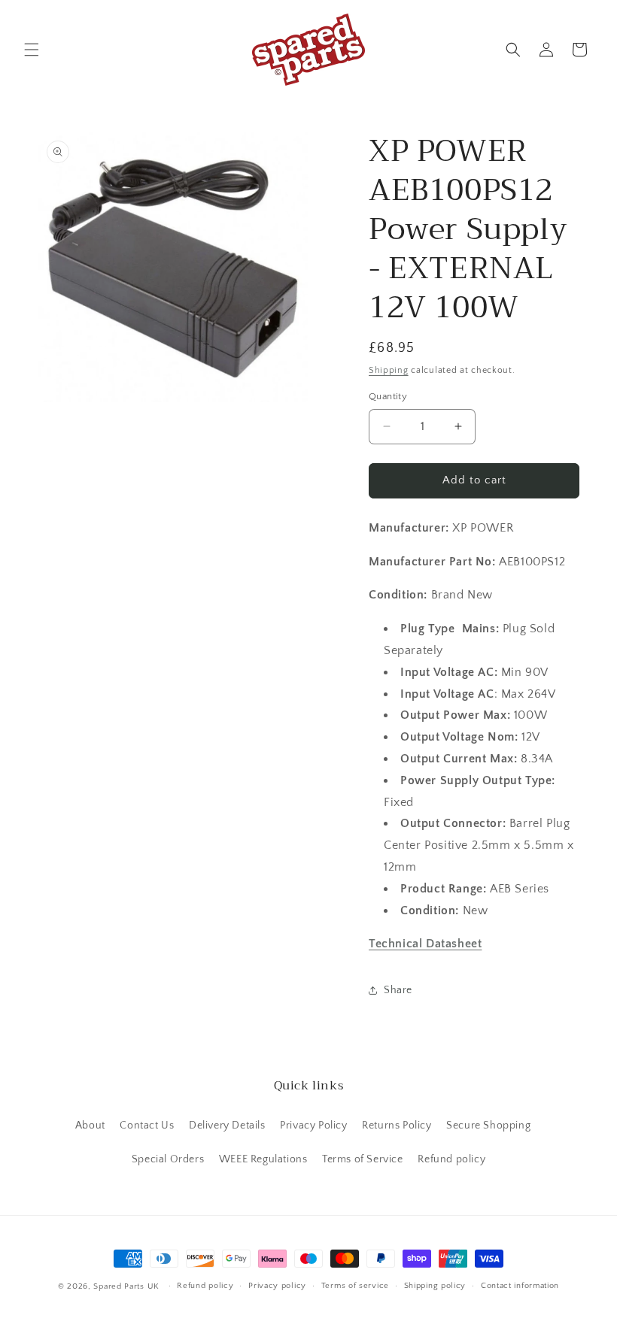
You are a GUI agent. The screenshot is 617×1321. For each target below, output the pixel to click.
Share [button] (398, 990)
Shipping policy (435, 1285)
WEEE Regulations (263, 1159)
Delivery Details (227, 1126)
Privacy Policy (313, 1126)
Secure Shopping (488, 1126)
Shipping (389, 370)
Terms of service (355, 1285)
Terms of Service (362, 1159)
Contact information (520, 1285)
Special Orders (168, 1159)
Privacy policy (277, 1285)
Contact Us (147, 1126)
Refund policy (451, 1159)
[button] (31, 49)
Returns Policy (396, 1126)
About (90, 1126)
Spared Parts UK (126, 1286)
